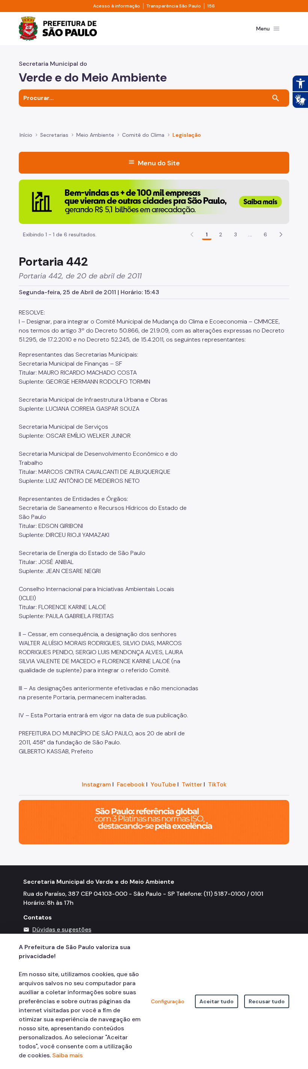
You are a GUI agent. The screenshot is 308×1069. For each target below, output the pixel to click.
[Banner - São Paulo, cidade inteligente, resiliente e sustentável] (154, 822)
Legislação (186, 135)
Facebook (131, 784)
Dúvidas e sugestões (61, 929)
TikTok (217, 784)
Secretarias (54, 135)
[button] (281, 234)
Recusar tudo (267, 1001)
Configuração (167, 1001)
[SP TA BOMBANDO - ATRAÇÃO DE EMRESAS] (154, 201)
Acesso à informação (116, 6)
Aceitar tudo (216, 1001)
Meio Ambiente (95, 135)
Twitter (192, 784)
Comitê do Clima (143, 135)
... (250, 234)
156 (211, 6)
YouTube (163, 784)
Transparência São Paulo (173, 6)
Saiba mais (67, 1055)
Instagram (96, 784)
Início (26, 135)
